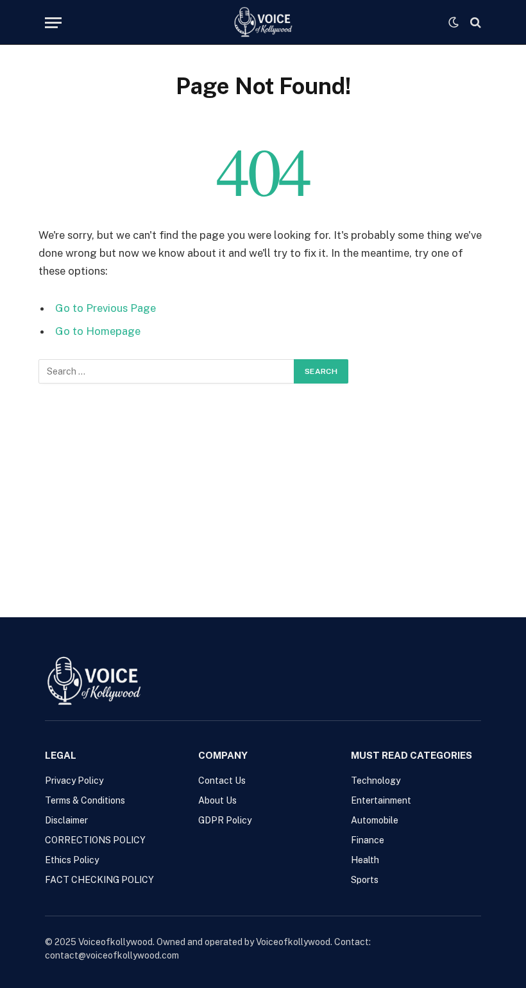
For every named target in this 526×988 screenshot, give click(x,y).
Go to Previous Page (105, 308)
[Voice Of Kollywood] (263, 22)
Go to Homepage (97, 331)
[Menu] (53, 22)
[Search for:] (166, 371)
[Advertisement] (263, 479)
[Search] (474, 22)
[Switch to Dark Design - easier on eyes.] (453, 22)
